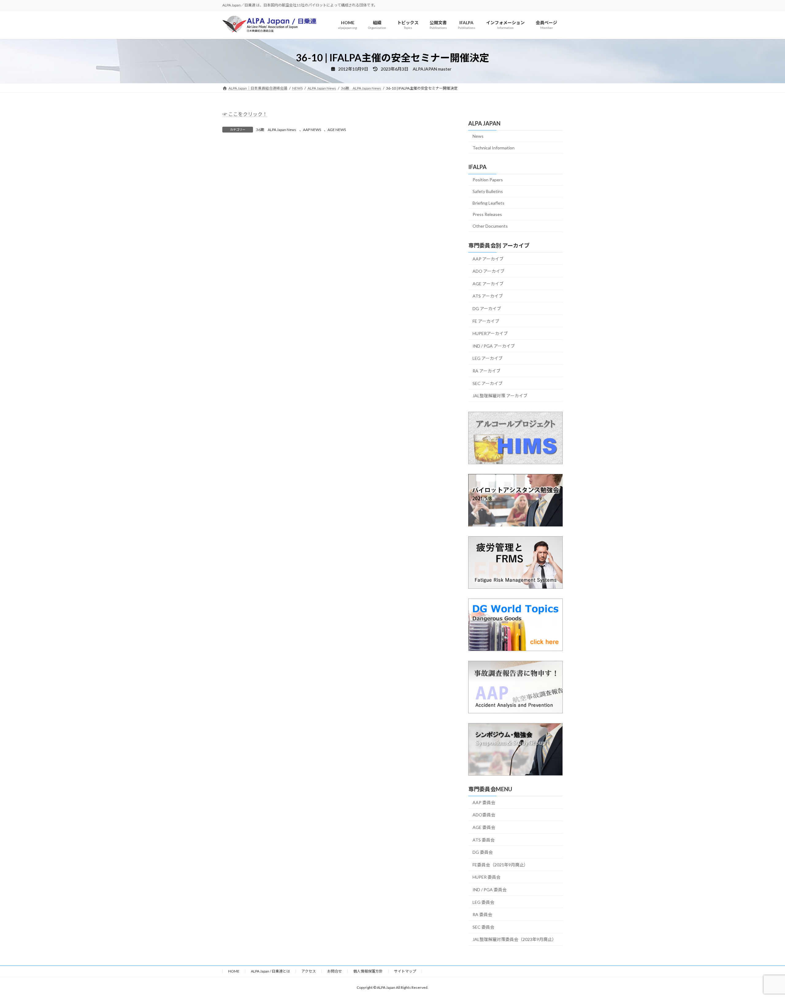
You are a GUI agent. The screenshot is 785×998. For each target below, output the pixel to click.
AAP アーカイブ (488, 258)
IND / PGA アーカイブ (494, 346)
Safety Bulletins (488, 191)
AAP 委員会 (484, 802)
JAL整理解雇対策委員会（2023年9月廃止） (514, 939)
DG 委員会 (483, 852)
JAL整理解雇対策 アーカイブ (500, 395)
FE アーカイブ (486, 321)
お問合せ (334, 971)
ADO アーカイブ (488, 271)
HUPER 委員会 (486, 877)
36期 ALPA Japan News (276, 129)
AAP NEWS (312, 129)
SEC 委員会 (483, 927)
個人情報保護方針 (368, 971)
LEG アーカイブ (488, 358)
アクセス (308, 971)
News (478, 136)
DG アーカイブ (487, 308)
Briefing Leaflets (488, 203)
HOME (233, 971)
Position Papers (488, 180)
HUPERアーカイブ (490, 333)
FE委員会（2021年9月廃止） (500, 864)
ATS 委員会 (484, 839)
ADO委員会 (484, 815)
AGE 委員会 (484, 827)
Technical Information (494, 147)
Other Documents (490, 226)
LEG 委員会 (483, 902)
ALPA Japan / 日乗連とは (270, 971)
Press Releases (487, 214)
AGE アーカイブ (488, 283)
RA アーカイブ (486, 370)
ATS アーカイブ (488, 296)
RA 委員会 (482, 914)
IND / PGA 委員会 (490, 889)
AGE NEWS (336, 129)
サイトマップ (405, 971)
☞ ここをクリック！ (244, 114)
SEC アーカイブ (488, 383)
